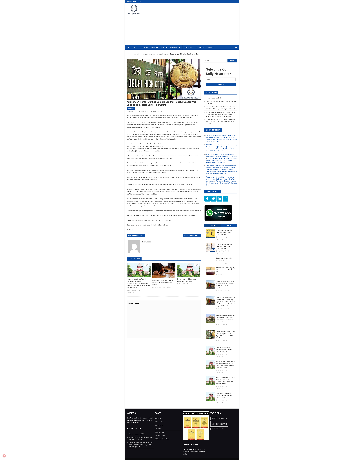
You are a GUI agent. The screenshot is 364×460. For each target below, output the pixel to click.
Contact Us (188, 47)
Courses (164, 47)
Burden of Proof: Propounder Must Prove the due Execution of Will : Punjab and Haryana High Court (225, 285)
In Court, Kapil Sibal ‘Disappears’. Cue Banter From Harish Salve (188, 280)
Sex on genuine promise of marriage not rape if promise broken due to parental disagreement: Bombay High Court (137, 235)
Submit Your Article (163, 439)
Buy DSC (211, 47)
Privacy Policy (161, 435)
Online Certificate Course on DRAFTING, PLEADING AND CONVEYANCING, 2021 (224, 246)
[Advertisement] (182, 31)
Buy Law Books (200, 47)
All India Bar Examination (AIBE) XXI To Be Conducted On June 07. (225, 270)
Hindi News (154, 47)
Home (134, 47)
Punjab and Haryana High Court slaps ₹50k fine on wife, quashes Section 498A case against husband (225, 380)
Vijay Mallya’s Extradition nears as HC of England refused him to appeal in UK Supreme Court (221, 183)
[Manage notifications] (4, 455)
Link (132, 229)
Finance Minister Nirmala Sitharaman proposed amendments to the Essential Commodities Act (221, 171)
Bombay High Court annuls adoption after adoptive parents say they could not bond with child (192, 235)
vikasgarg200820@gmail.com (224, 263)
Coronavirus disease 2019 (213, 98)
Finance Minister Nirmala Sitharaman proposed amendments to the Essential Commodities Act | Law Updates (220, 179)
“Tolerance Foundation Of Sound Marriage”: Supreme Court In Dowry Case (224, 350)
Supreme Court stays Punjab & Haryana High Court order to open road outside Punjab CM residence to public (225, 365)
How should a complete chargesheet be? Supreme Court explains (224, 395)
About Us (160, 418)
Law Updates (144, 111)
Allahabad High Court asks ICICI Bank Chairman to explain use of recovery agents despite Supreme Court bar (220, 121)
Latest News (143, 47)
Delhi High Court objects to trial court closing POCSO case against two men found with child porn (225, 335)
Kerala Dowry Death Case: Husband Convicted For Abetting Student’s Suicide (162, 282)
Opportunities (175, 47)
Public (222, 428)
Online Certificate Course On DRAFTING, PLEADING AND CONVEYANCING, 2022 (224, 232)
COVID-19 (160, 425)
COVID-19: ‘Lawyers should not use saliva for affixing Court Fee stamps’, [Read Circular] (221, 139)
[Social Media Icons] (207, 199)
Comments (229, 225)
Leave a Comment (158, 111)
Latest (212, 225)
